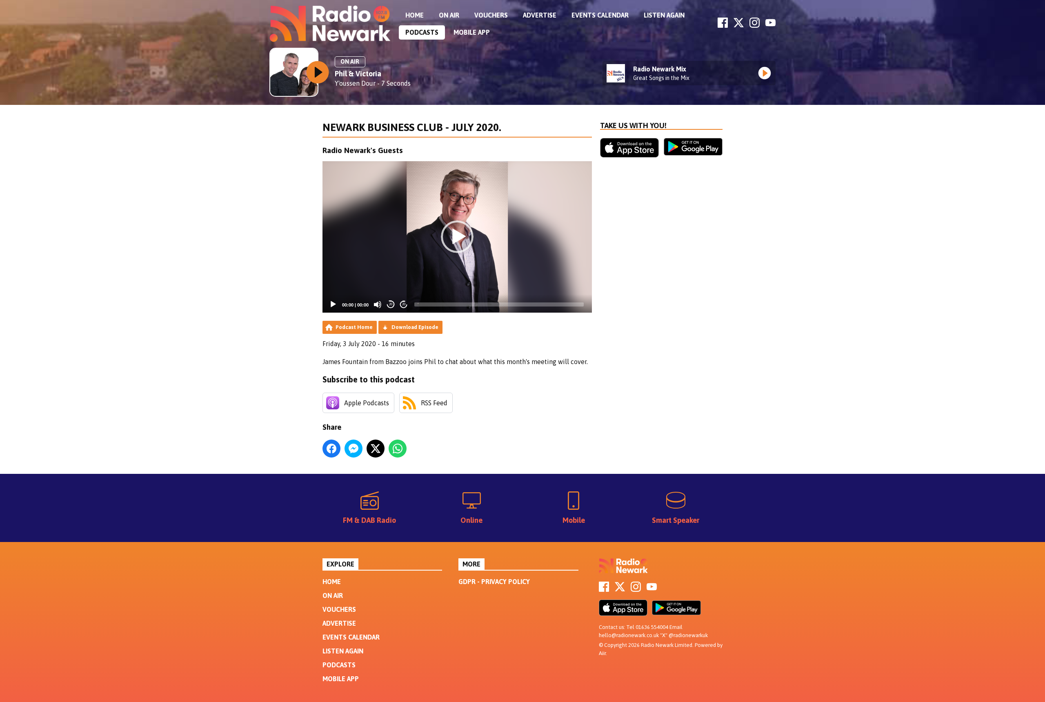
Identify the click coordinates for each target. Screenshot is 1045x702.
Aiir (602, 653)
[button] (457, 236)
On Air (449, 15)
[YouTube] (770, 25)
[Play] (333, 304)
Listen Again (664, 15)
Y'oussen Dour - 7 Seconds (373, 83)
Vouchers (491, 15)
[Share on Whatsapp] (398, 449)
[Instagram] (754, 25)
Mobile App (472, 32)
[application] (457, 237)
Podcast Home (354, 327)
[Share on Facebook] (331, 449)
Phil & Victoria (358, 73)
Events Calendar (600, 15)
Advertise (539, 15)
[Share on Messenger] (353, 449)
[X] (739, 25)
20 (390, 304)
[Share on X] (376, 449)
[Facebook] (723, 25)
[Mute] (378, 304)
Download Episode (414, 327)
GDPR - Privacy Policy (494, 581)
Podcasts (421, 32)
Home (414, 15)
